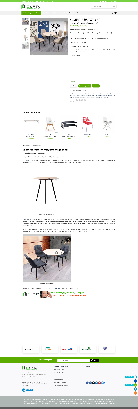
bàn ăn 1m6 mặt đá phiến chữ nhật (87, 399)
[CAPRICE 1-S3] (87, 124)
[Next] (65, 36)
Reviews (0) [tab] (37, 145)
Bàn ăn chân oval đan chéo (79, 403)
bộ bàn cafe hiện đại (77, 95)
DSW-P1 (50, 134)
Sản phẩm (62, 13)
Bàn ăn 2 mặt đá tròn (32, 401)
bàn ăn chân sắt (92, 403)
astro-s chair (30, 399)
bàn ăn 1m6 (73, 399)
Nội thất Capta (56, 288)
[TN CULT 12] (31, 124)
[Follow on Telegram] (102, 382)
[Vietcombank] (88, 349)
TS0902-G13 (69, 134)
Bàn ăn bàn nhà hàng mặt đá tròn (76, 401)
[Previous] (33, 36)
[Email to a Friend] (82, 100)
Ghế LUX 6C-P (27, 219)
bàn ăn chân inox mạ (64, 403)
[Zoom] (32, 53)
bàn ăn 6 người (43, 401)
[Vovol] (31, 349)
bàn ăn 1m (39, 399)
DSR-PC (107, 134)
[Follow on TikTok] (93, 382)
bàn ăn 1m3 (46, 399)
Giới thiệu (54, 13)
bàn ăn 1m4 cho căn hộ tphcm (59, 399)
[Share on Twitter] (79, 100)
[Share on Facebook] (76, 100)
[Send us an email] (105, 1)
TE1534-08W (29, 160)
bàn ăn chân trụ (102, 403)
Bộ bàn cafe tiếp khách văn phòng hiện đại (91, 95)
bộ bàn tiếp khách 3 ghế (106, 95)
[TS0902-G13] (69, 124)
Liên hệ (78, 13)
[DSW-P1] (50, 124)
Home (71, 18)
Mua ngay (96, 86)
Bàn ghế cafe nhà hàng (80, 18)
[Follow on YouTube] (99, 382)
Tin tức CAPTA (70, 13)
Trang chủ (46, 13)
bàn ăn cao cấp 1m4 (105, 401)
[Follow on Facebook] (100, 1)
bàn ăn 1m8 (102, 399)
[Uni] (107, 349)
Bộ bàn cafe (98, 18)
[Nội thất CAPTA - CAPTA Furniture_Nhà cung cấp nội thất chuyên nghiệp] (30, 6)
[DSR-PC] (106, 124)
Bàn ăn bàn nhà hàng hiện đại (57, 401)
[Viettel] (50, 349)
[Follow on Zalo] (105, 382)
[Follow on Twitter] (103, 1)
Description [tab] (27, 145)
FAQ (108, 1)
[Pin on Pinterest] (85, 100)
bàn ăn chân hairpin (51, 403)
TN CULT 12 (31, 134)
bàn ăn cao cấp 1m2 (92, 401)
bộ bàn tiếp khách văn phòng (101, 97)
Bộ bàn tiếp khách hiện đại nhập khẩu (86, 97)
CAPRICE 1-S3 (87, 134)
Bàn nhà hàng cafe (90, 18)
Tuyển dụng (114, 1)
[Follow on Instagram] (102, 1)
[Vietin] (69, 349)
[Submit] (114, 6)
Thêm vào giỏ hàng (84, 86)
